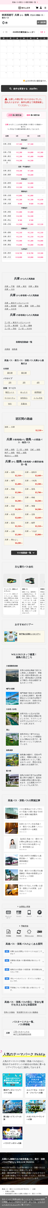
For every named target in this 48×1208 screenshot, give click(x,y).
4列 (38, 383)
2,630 (41, 200)
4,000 (31, 152)
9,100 (20, 171)
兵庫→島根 (7, 216)
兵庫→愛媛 (7, 241)
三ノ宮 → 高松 (10, 329)
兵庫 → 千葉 (10, 286)
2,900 (20, 224)
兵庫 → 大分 (10, 289)
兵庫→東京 (7, 156)
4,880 (20, 245)
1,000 (20, 212)
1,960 (41, 204)
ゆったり (24, 392)
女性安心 (24, 398)
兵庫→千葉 (7, 152)
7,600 (31, 171)
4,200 (20, 161)
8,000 (20, 175)
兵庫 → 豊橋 (23, 306)
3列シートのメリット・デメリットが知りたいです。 (25, 980)
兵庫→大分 (7, 257)
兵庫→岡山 (7, 220)
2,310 (20, 233)
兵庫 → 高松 (35, 306)
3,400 (31, 156)
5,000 (20, 183)
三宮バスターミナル (21, 1032)
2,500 (31, 187)
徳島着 (14, 349)
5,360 (41, 152)
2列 (10, 383)
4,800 (41, 156)
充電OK (24, 404)
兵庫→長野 (7, 175)
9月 (41, 32)
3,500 (20, 187)
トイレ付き (38, 398)
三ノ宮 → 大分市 (25, 329)
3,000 (20, 196)
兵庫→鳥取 (7, 212)
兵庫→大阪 (7, 199)
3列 (24, 383)
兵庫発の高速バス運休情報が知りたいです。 (25, 961)
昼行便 (10, 373)
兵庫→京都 (7, 195)
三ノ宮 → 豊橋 (26, 326)
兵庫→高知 (7, 245)
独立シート (9, 392)
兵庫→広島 (7, 224)
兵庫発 (7, 349)
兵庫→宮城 (7, 144)
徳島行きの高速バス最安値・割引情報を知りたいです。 (26, 971)
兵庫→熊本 (7, 253)
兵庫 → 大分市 (10, 309)
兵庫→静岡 (7, 183)
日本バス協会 (9, 1012)
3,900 (20, 241)
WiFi (10, 404)
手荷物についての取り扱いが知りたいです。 (25, 989)
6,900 (41, 245)
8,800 (31, 257)
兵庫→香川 (7, 236)
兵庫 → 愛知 (33, 286)
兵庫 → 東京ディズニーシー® (17, 303)
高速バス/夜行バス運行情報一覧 (24, 2)
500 (20, 220)
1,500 (20, 200)
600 (20, 204)
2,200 (20, 152)
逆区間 (43, 22)
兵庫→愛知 (7, 187)
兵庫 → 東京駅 (10, 306)
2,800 (31, 196)
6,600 (31, 175)
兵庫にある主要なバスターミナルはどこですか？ (26, 952)
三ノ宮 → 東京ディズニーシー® (17, 323)
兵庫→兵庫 (7, 203)
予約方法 (24, 926)
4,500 (31, 161)
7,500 (20, 144)
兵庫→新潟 (7, 171)
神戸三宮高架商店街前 (22, 1034)
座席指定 (38, 392)
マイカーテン (9, 398)
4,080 (41, 241)
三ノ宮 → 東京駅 (11, 326)
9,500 (41, 253)
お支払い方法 (24, 907)
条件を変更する (24, 88)
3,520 (41, 224)
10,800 (19, 257)
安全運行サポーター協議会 (27, 1012)
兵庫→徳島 (7, 232)
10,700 (19, 253)
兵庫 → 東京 (21, 286)
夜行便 (24, 373)
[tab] (14, 115)
